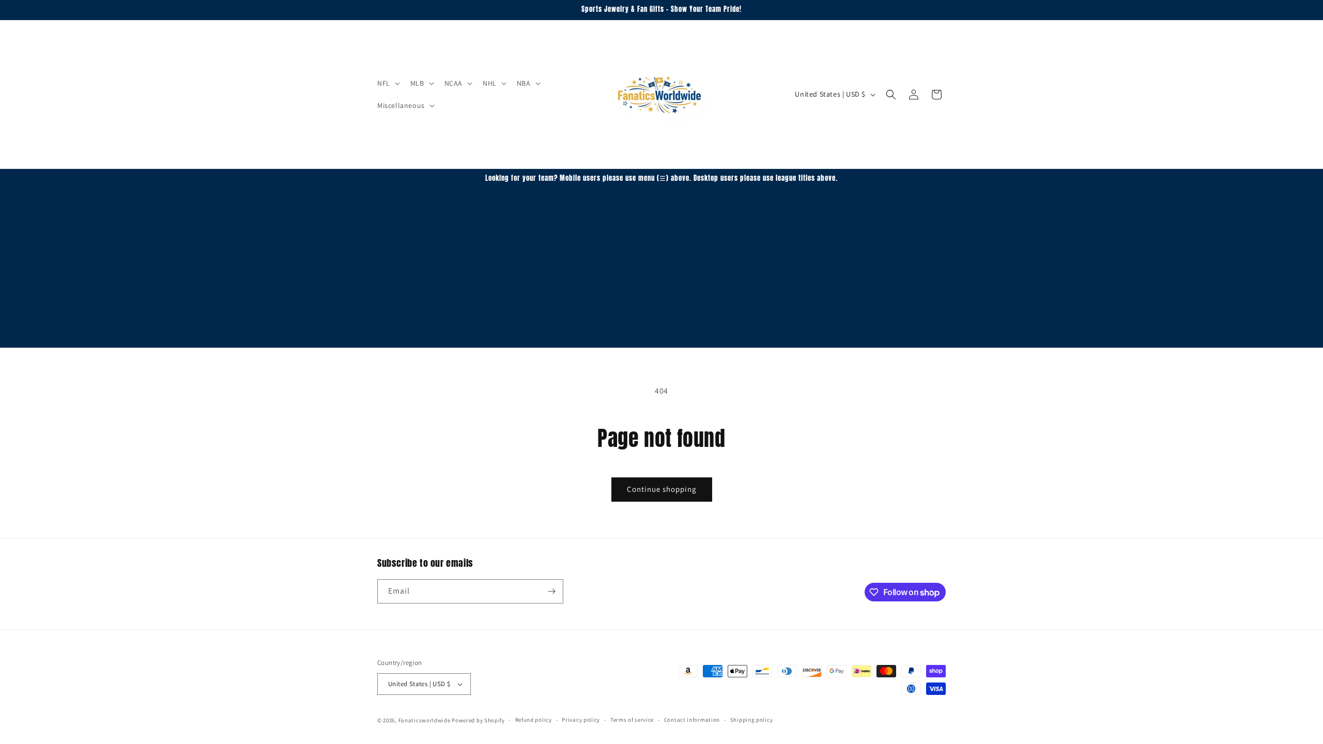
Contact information (692, 719)
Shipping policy (751, 719)
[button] (387, 83)
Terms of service (632, 719)
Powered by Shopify (478, 720)
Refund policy (533, 719)
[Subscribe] (551, 591)
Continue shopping (662, 489)
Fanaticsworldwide (424, 720)
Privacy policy (581, 719)
